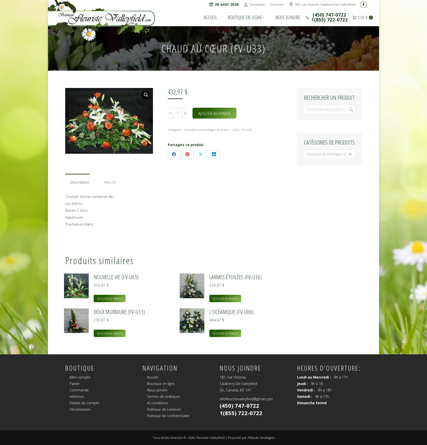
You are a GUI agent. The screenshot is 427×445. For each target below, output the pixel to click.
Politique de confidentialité (168, 415)
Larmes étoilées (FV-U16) (235, 277)
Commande (79, 390)
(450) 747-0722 (328, 15)
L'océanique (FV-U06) (231, 311)
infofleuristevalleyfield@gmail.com (246, 399)
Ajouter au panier (214, 113)
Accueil (152, 377)
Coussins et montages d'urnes (206, 129)
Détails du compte (84, 403)
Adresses (77, 396)
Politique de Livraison (164, 409)
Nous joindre (157, 390)
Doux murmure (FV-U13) (119, 311)
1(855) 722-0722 (329, 20)
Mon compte (80, 377)
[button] (146, 94)
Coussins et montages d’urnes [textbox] (329, 154)
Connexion (257, 4)
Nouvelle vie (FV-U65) (116, 277)
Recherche (350, 109)
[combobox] (329, 154)
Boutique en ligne (161, 383)
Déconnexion (80, 409)
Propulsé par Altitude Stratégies (251, 437)
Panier (75, 383)
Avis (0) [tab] (110, 182)
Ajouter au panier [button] (109, 298)
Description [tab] (79, 182)
